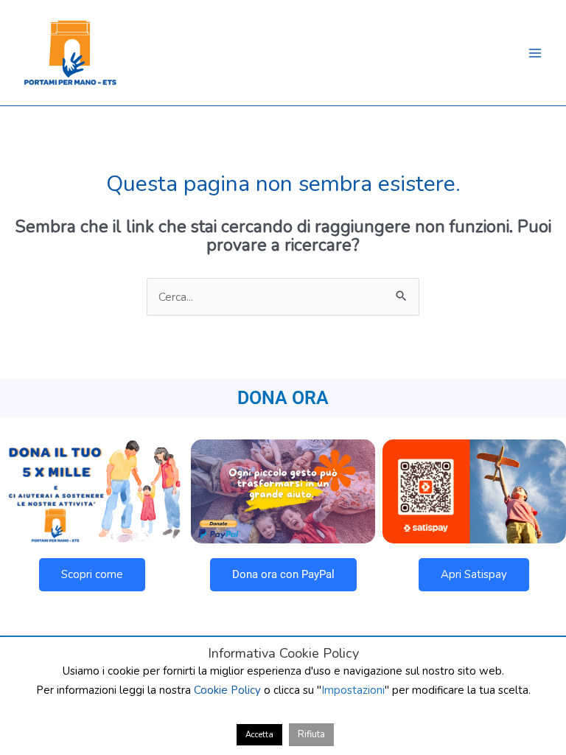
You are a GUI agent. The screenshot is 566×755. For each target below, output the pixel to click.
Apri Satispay (474, 574)
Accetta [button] (259, 734)
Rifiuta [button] (311, 734)
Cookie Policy (227, 690)
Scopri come (92, 574)
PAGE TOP (540, 719)
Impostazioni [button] (353, 690)
